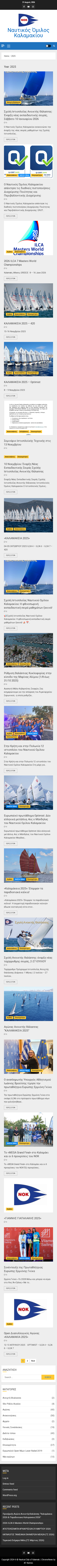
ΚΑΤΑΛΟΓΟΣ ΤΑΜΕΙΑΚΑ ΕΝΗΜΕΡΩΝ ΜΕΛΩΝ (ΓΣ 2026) (28, 1534)
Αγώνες (9, 252)
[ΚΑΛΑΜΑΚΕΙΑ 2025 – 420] (28, 300)
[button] (8, 46)
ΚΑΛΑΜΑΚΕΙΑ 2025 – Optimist (22, 382)
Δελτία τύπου (24, 175)
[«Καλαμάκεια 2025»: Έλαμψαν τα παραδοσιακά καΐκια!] (28, 865)
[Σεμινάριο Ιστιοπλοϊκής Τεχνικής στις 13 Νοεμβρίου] (28, 418)
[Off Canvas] (3, 46)
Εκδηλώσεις (24, 431)
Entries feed (8, 1484)
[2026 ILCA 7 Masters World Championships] (28, 238)
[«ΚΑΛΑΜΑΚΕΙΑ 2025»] (28, 515)
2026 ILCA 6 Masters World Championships (23, 1523)
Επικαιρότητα (37, 175)
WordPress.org (10, 1495)
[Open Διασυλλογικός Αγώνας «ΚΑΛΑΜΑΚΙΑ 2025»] (28, 1310)
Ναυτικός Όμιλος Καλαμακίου (28, 33)
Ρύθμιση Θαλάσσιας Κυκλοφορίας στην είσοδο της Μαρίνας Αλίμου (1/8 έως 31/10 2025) (28, 677)
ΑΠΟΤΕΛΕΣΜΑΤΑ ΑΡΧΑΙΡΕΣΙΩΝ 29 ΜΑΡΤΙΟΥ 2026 (27, 1529)
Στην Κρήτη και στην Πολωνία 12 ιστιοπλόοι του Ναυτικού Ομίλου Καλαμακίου (24, 749)
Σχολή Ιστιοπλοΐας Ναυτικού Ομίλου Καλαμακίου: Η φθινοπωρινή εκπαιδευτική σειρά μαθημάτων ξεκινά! (28, 604)
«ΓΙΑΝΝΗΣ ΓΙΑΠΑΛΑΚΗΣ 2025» (22, 1218)
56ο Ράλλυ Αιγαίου (12, 1404)
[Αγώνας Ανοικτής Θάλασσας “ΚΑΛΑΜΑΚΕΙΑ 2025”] (28, 1004)
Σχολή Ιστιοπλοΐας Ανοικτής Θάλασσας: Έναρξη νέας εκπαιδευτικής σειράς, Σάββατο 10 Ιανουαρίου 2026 (28, 115)
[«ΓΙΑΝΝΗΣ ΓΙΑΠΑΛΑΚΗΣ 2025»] (28, 1195)
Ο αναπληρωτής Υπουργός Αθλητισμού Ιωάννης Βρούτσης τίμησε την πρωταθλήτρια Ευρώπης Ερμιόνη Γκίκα (28, 1083)
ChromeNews (47, 1559)
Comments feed (10, 1489)
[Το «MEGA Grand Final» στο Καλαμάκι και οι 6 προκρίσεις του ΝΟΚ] (28, 1129)
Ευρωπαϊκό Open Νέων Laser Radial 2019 (22, 1451)
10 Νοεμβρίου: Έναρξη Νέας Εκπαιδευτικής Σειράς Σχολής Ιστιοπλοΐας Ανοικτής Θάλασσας (24, 467)
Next (33, 1361)
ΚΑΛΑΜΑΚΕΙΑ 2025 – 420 (19, 323)
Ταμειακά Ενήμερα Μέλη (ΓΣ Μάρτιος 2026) (23, 1540)
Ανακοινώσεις (12, 175)
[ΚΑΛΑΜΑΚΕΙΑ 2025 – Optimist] (28, 359)
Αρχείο (6, 1421)
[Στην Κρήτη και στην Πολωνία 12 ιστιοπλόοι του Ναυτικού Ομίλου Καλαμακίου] (28, 723)
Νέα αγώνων (9, 1457)
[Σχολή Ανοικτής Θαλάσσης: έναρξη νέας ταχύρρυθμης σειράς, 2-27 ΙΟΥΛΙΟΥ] (28, 935)
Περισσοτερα (10, 139)
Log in (5, 1478)
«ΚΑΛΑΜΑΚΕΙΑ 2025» (17, 538)
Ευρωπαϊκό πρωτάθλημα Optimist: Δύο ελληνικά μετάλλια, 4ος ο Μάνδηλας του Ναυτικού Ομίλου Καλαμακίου (27, 819)
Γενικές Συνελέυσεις (12, 1427)
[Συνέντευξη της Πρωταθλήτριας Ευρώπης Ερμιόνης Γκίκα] (28, 1244)
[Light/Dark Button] (48, 46)
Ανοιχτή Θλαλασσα (13, 102)
